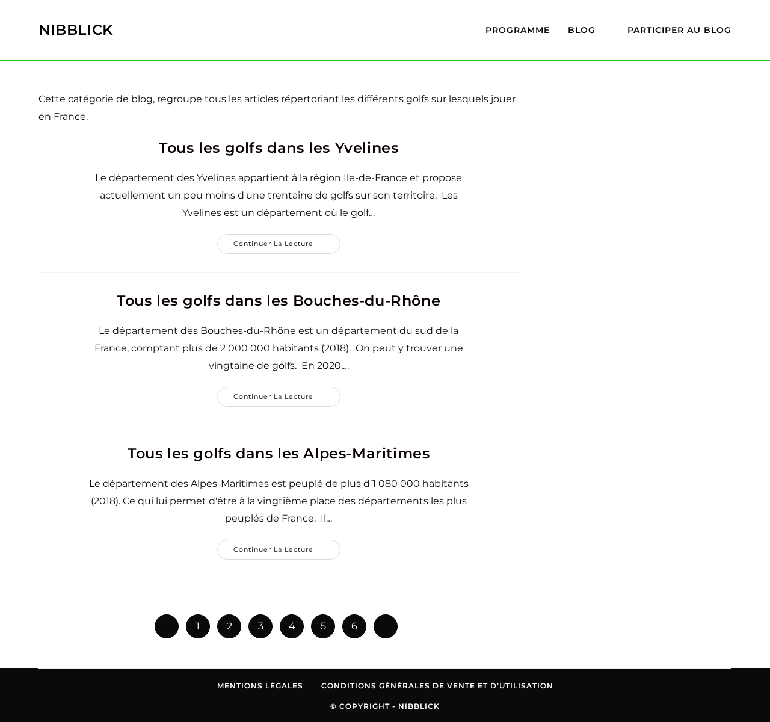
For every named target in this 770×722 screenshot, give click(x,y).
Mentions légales (260, 685)
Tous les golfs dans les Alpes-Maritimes (279, 453)
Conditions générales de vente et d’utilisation (437, 685)
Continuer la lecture (286, 246)
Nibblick (76, 30)
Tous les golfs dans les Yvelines (278, 147)
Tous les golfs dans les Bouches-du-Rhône (278, 300)
